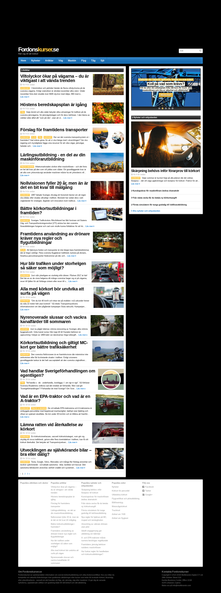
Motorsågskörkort (119, 506)
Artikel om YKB (118, 514)
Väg (60, 60)
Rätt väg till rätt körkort (28, 54)
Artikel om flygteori (120, 518)
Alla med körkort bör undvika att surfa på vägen (52, 291)
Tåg (93, 60)
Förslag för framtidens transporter (54, 129)
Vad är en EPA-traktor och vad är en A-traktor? (55, 398)
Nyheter (35, 60)
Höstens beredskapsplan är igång (53, 104)
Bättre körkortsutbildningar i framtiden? (48, 210)
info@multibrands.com (182, 585)
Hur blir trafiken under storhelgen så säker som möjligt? (53, 265)
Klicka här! (166, 95)
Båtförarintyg (117, 502)
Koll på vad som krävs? (166, 84)
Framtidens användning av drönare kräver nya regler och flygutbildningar (55, 238)
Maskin (72, 60)
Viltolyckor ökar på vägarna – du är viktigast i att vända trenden (54, 78)
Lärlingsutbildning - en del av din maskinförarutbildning (52, 157)
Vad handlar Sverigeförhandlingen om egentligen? (57, 373)
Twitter (148, 491)
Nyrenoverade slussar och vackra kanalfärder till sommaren (53, 319)
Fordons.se (38, 49)
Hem (23, 60)
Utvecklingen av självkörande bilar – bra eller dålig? (55, 452)
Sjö (102, 60)
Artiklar (49, 60)
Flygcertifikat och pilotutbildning (125, 498)
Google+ (149, 495)
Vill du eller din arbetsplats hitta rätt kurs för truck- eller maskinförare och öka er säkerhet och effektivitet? (166, 89)
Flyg (83, 60)
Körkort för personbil (120, 491)
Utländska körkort (119, 495)
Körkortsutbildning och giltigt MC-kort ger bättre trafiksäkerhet (54, 344)
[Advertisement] (108, 23)
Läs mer (24, 97)
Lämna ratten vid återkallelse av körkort (51, 426)
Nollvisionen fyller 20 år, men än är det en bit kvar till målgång (54, 185)
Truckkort (116, 510)
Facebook (149, 487)
